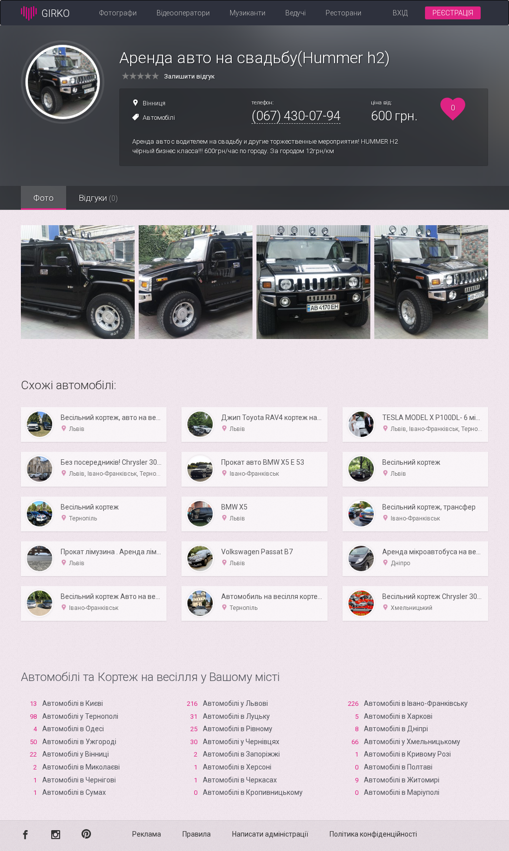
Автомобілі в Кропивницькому (253, 792)
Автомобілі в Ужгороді (79, 742)
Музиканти (247, 13)
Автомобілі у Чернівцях (241, 742)
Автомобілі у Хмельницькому (412, 742)
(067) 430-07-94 (296, 115)
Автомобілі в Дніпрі (396, 729)
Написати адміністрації (270, 834)
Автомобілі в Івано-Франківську (416, 703)
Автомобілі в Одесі (73, 729)
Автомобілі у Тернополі (80, 716)
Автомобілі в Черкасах (240, 780)
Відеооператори (183, 13)
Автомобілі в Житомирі (401, 780)
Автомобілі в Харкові (398, 716)
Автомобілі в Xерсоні (237, 767)
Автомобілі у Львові (235, 703)
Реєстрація (452, 13)
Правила (196, 834)
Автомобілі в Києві (72, 703)
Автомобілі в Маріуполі (401, 792)
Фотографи (118, 13)
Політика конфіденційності (373, 834)
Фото (43, 198)
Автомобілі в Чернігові (79, 780)
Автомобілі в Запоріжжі (241, 754)
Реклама (146, 834)
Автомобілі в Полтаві (398, 767)
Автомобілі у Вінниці (75, 754)
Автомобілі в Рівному (237, 729)
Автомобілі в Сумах (74, 792)
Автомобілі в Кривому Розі (407, 754)
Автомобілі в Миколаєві (81, 767)
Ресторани (343, 13)
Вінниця (154, 103)
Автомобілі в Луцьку (236, 716)
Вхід (400, 13)
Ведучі (295, 13)
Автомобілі (159, 117)
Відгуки (98, 198)
